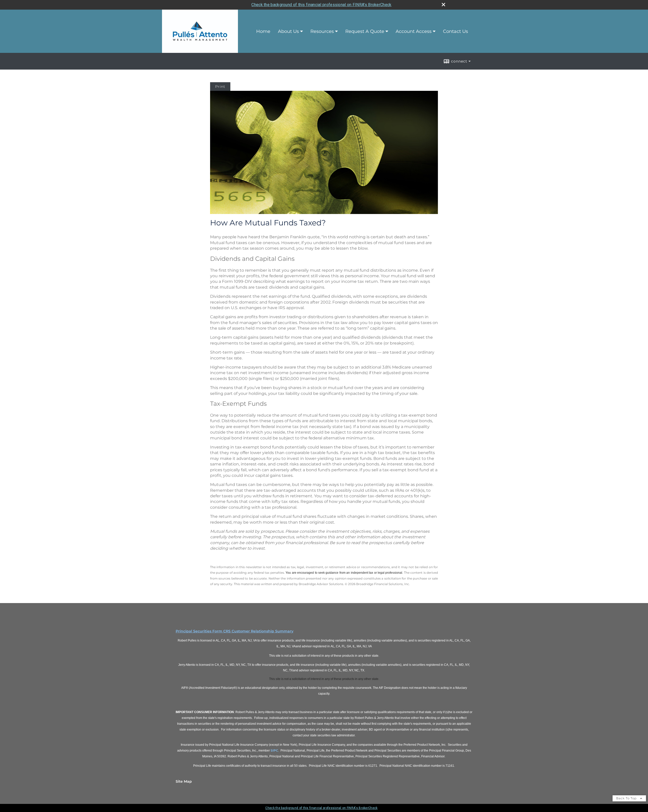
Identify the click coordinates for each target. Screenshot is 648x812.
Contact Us (455, 31)
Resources (322, 31)
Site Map (184, 781)
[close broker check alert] (443, 5)
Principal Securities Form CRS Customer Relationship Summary (234, 631)
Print (220, 86)
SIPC (274, 750)
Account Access (414, 31)
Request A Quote (364, 31)
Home (263, 31)
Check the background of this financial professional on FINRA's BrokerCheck (321, 4)
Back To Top (627, 798)
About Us (288, 31)
